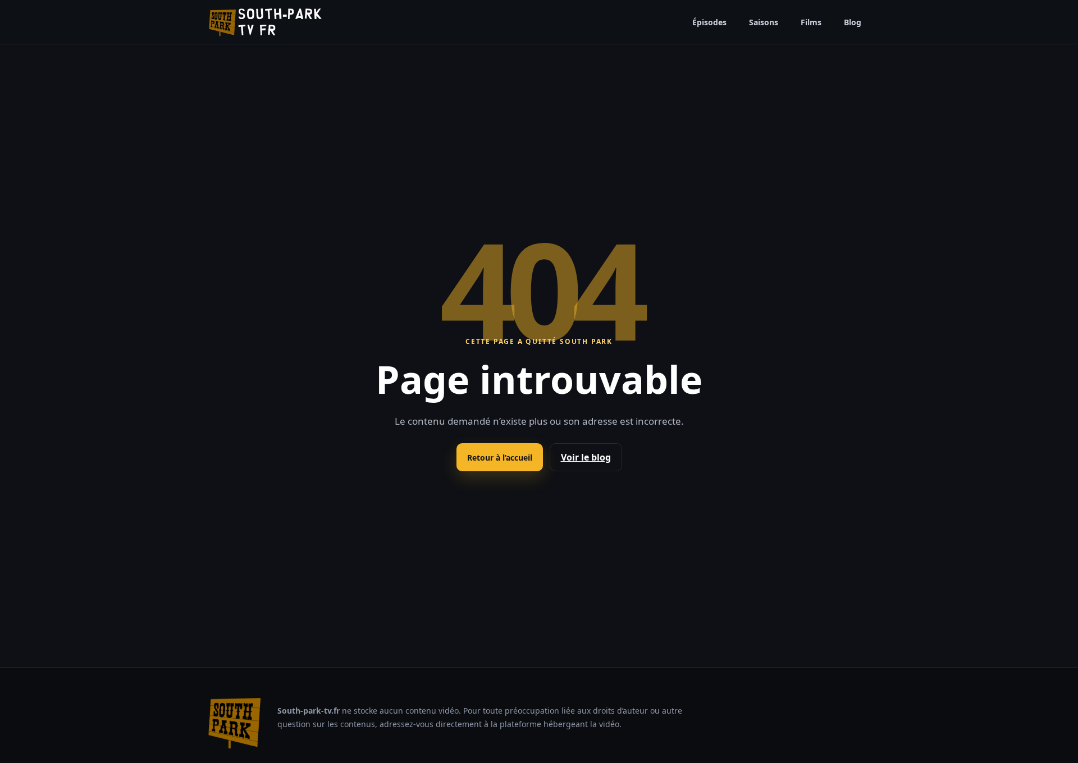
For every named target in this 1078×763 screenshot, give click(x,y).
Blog (852, 22)
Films (811, 22)
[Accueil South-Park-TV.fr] (265, 21)
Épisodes (709, 22)
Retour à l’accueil (499, 457)
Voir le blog (586, 457)
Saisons (763, 22)
